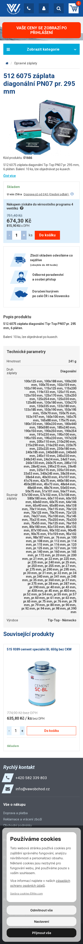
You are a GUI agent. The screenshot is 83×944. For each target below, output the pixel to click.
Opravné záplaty (25, 63)
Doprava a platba (15, 813)
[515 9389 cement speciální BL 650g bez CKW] (41, 684)
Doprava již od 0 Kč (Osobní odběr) (46, 194)
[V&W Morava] (7, 63)
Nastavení (41, 921)
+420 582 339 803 (31, 778)
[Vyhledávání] (59, 8)
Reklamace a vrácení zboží (22, 819)
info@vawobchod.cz (33, 789)
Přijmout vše (41, 933)
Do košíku (47, 235)
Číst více (9, 176)
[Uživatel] (44, 8)
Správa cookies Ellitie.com (26, 893)
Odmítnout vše (41, 910)
